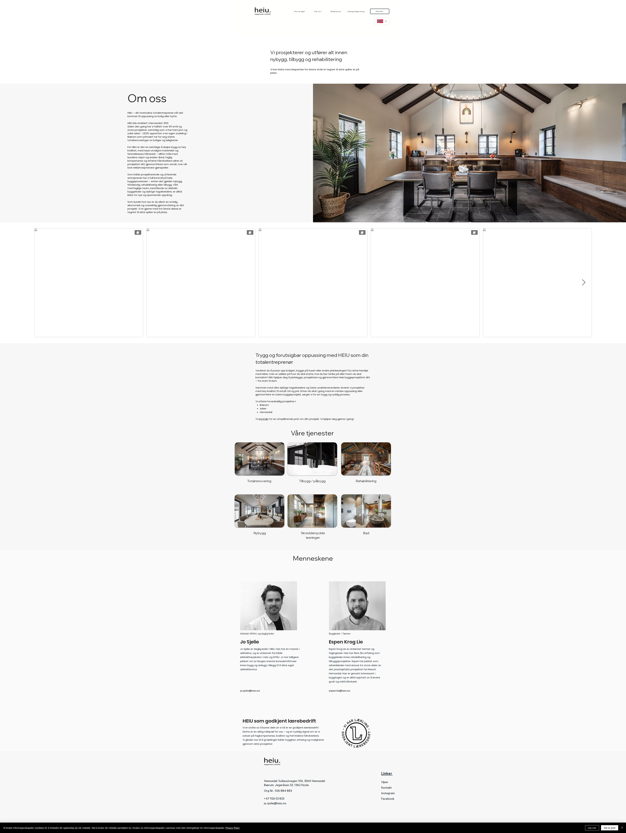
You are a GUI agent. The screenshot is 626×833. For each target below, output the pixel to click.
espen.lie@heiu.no (339, 690)
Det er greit (609, 827)
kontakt (263, 419)
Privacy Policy (232, 827)
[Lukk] (622, 827)
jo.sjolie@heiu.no (250, 690)
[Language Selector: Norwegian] (381, 21)
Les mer (592, 827)
